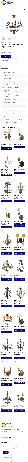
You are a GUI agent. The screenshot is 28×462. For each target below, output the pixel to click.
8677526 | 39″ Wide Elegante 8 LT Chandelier (6, 354)
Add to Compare (6, 56)
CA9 (14, 102)
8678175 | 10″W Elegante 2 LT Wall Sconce (19, 407)
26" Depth (15, 95)
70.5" (14, 83)
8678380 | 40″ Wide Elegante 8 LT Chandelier (6, 171)
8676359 (15, 72)
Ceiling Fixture (7, 42)
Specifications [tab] (5, 67)
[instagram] (5, 437)
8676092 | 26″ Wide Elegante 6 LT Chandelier (19, 302)
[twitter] (7, 437)
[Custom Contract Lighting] (7, 2)
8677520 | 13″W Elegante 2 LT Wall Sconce (19, 249)
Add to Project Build (6, 52)
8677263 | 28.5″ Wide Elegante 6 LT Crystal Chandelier (6, 276)
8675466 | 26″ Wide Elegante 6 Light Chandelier (19, 197)
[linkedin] (10, 437)
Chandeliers (15, 58)
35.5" (14, 79)
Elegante (15, 113)
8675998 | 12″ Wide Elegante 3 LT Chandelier (19, 276)
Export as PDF (5, 60)
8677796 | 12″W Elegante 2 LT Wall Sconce (6, 144)
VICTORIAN (19, 119)
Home (2, 42)
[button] (24, 10)
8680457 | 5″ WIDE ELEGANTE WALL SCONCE (6, 223)
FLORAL (15, 119)
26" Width (15, 87)
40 (13, 111)
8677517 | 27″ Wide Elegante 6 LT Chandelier (6, 328)
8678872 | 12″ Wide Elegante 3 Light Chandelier (6, 197)
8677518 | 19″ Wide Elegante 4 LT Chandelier (19, 354)
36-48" (14, 75)
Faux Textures (16, 116)
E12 (13, 105)
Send (6, 452)
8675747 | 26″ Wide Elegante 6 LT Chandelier (6, 249)
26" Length (15, 91)
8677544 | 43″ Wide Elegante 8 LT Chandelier (6, 407)
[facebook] (2, 437)
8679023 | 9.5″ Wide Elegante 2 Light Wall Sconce (6, 380)
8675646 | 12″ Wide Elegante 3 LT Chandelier (6, 302)
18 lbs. (14, 99)
